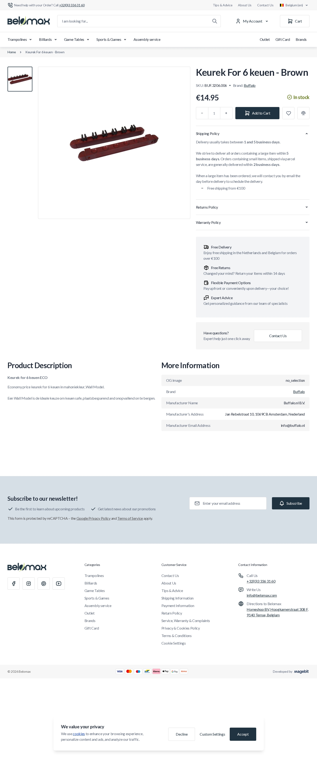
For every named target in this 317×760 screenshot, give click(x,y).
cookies (79, 733)
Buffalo (250, 85)
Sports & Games (108, 39)
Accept (242, 734)
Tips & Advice (222, 5)
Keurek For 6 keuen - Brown (45, 52)
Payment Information (177, 605)
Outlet (265, 39)
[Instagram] (29, 583)
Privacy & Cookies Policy (180, 628)
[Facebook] (14, 583)
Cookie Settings (173, 643)
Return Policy (171, 613)
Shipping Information (177, 598)
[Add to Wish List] (288, 113)
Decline (181, 734)
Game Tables (74, 39)
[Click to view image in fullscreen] (114, 143)
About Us (245, 5)
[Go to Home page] (29, 21)
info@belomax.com (262, 595)
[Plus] (226, 113)
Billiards (45, 39)
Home (12, 52)
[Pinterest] (44, 583)
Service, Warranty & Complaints (185, 620)
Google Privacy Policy (93, 518)
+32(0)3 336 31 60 (261, 581)
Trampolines (17, 39)
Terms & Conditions (176, 635)
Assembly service (147, 39)
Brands (301, 39)
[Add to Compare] (303, 113)
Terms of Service (130, 518)
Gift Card (282, 39)
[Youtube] (59, 583)
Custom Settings (212, 734)
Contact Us (265, 5)
